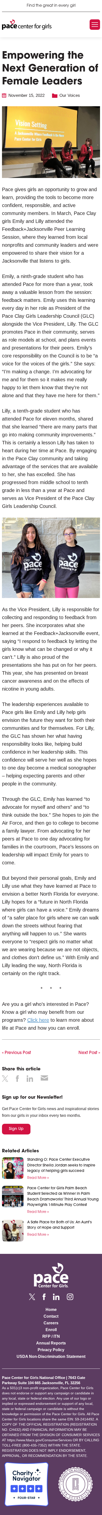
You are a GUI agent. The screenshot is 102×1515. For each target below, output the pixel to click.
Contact (51, 1316)
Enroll (51, 1330)
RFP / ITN (51, 1336)
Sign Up (16, 1129)
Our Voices (69, 95)
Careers (51, 1323)
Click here (38, 1020)
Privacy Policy (51, 1350)
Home (51, 1309)
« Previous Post (16, 1053)
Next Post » (89, 1053)
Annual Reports (51, 1343)
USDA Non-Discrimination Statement (51, 1356)
